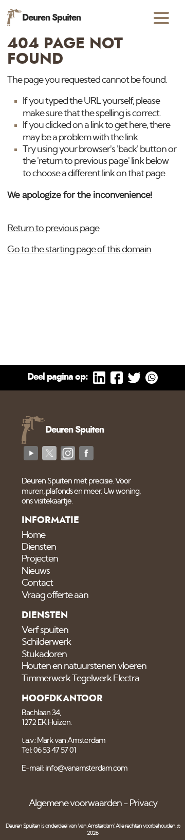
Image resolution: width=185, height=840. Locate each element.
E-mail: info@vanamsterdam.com (74, 768)
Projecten (40, 559)
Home (33, 535)
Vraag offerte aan (55, 595)
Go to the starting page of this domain (79, 249)
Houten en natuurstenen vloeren (84, 666)
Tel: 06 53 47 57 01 (49, 750)
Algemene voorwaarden (75, 803)
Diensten (39, 547)
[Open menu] (161, 18)
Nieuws (36, 571)
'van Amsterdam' (96, 826)
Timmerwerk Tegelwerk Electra (80, 678)
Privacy (143, 803)
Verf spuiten (45, 630)
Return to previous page (53, 228)
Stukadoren (44, 654)
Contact (37, 583)
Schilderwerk (46, 642)
